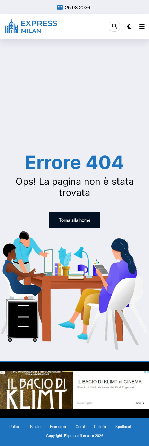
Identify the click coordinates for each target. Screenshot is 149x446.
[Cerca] (114, 26)
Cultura (100, 426)
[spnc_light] (129, 26)
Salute (35, 426)
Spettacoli (123, 426)
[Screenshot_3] (74, 389)
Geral (80, 426)
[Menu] (142, 26)
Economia (58, 426)
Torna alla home (74, 220)
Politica (15, 426)
